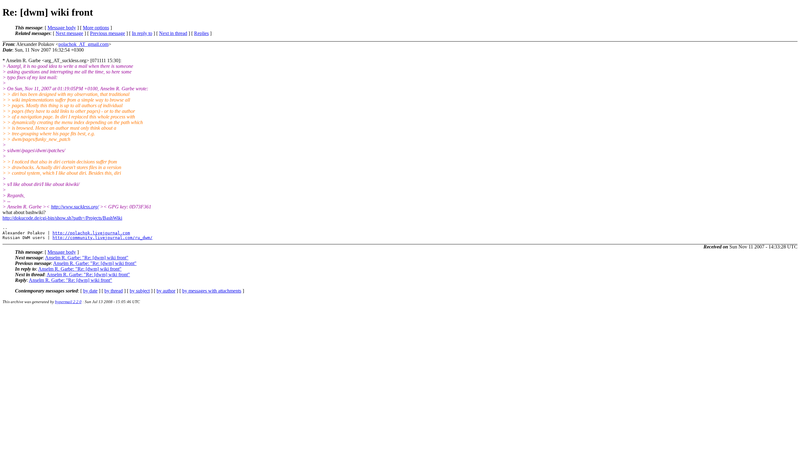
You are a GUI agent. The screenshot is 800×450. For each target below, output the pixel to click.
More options (96, 27)
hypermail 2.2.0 (68, 301)
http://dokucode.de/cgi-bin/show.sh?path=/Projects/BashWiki (62, 218)
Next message (69, 33)
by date (90, 290)
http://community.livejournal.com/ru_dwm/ (102, 237)
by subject (140, 290)
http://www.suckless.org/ (75, 206)
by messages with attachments (211, 290)
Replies (201, 33)
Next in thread (173, 33)
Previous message (107, 33)
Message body (62, 27)
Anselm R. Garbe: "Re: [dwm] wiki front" (86, 257)
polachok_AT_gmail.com (83, 44)
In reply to (142, 33)
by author (166, 290)
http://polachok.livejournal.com (91, 233)
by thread (113, 290)
